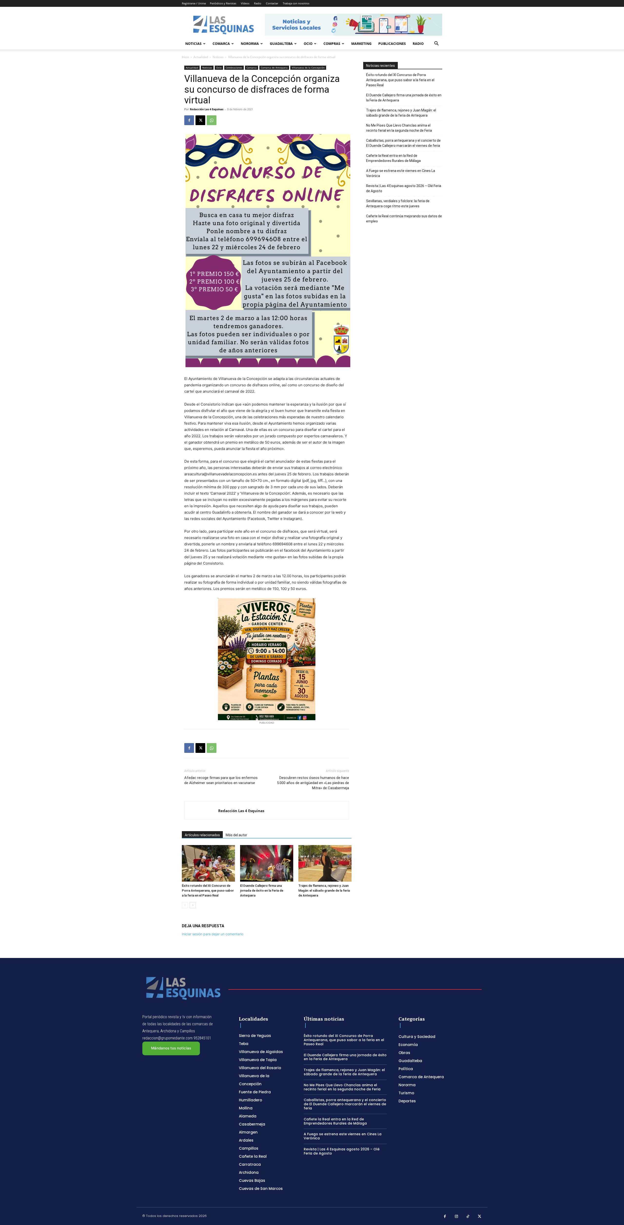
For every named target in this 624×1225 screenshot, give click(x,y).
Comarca (221, 43)
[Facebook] (189, 120)
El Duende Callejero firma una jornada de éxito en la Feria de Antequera (261, 890)
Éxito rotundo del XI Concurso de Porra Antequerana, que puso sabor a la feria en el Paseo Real (208, 890)
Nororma (250, 43)
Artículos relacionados (202, 835)
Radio (257, 3)
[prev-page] (185, 905)
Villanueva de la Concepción (308, 67)
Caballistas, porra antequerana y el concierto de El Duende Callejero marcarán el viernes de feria (403, 143)
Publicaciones (392, 43)
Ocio (308, 43)
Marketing (361, 43)
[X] (200, 120)
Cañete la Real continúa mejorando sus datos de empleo (404, 218)
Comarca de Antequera (274, 67)
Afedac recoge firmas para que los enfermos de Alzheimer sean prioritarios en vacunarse (221, 780)
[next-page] (193, 905)
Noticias (193, 43)
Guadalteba (281, 43)
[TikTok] (468, 1216)
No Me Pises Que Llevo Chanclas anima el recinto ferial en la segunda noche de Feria (399, 127)
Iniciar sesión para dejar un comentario (212, 934)
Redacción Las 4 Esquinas (206, 109)
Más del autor (236, 835)
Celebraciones (234, 67)
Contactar (272, 3)
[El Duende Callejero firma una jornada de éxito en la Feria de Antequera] (266, 863)
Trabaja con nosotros (296, 3)
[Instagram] (456, 1216)
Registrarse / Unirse (194, 3)
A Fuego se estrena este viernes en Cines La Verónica (400, 173)
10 (347, 109)
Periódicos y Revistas (223, 3)
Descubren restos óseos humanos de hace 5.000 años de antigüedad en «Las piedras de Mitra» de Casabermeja (313, 783)
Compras (331, 43)
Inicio (185, 57)
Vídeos (245, 3)
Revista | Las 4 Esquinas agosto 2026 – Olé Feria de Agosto (403, 188)
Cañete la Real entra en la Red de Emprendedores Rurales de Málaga (393, 158)
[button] (436, 44)
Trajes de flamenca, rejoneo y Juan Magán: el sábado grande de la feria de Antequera (324, 890)
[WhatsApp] (211, 120)
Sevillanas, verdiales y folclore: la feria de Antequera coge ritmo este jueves (397, 203)
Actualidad (201, 57)
